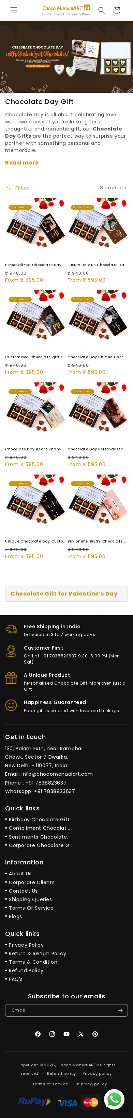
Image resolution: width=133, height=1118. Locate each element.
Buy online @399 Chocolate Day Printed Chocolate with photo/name (98, 541)
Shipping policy (90, 1084)
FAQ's (16, 979)
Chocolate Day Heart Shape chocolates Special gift (35, 449)
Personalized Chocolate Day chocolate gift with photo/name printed (35, 265)
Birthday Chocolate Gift (39, 819)
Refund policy (61, 1073)
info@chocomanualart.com (57, 774)
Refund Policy (26, 970)
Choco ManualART (76, 1065)
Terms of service (50, 1084)
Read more (22, 163)
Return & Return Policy (37, 953)
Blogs (15, 916)
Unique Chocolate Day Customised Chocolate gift (35, 541)
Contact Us (23, 891)
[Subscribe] (120, 1010)
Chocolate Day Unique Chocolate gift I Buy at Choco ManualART (98, 357)
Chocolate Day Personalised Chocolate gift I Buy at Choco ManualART (98, 449)
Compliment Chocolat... (39, 828)
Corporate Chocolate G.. (40, 845)
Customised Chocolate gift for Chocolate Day (35, 357)
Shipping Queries (30, 899)
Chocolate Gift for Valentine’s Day (64, 594)
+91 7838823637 (46, 782)
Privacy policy (97, 1073)
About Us (20, 873)
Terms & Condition (33, 962)
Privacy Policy (26, 945)
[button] (13, 10)
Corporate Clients (32, 882)
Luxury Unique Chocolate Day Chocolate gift (98, 265)
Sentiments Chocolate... (40, 836)
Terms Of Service (31, 908)
